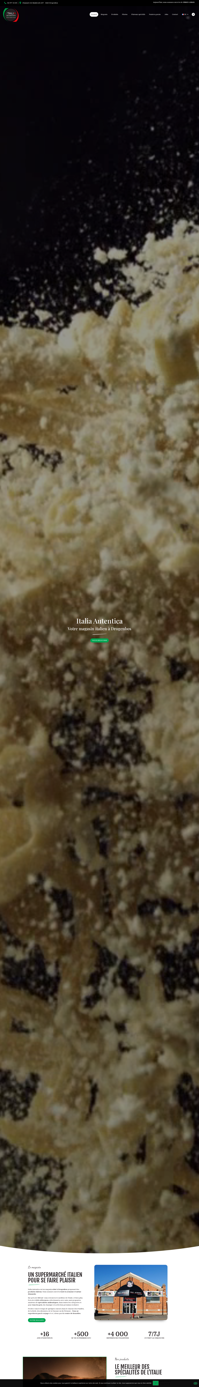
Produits (114, 14)
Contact (175, 14)
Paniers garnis (155, 14)
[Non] (195, 1383)
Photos (124, 14)
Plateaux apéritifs (138, 14)
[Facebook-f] (193, 14)
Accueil (94, 14)
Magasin (104, 14)
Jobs (166, 14)
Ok (156, 1383)
